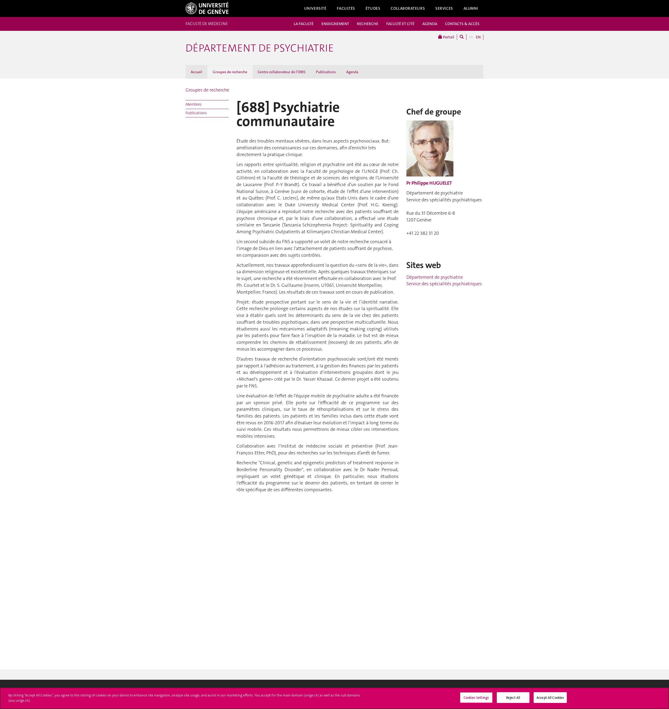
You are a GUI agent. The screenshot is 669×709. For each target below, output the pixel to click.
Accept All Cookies (550, 697)
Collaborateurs (408, 8)
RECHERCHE (367, 23)
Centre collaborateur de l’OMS (281, 72)
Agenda (352, 72)
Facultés (346, 8)
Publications (326, 72)
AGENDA (429, 23)
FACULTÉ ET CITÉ (400, 23)
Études (373, 8)
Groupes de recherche (230, 72)
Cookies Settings (476, 697)
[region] (334, 698)
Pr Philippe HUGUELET (429, 183)
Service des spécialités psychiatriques (444, 284)
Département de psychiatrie (260, 48)
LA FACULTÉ (304, 23)
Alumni (471, 8)
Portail (448, 37)
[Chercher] (461, 37)
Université (315, 8)
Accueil (196, 72)
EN (478, 37)
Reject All (513, 697)
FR (471, 37)
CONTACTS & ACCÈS (462, 23)
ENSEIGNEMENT (335, 23)
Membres (193, 104)
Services (444, 8)
